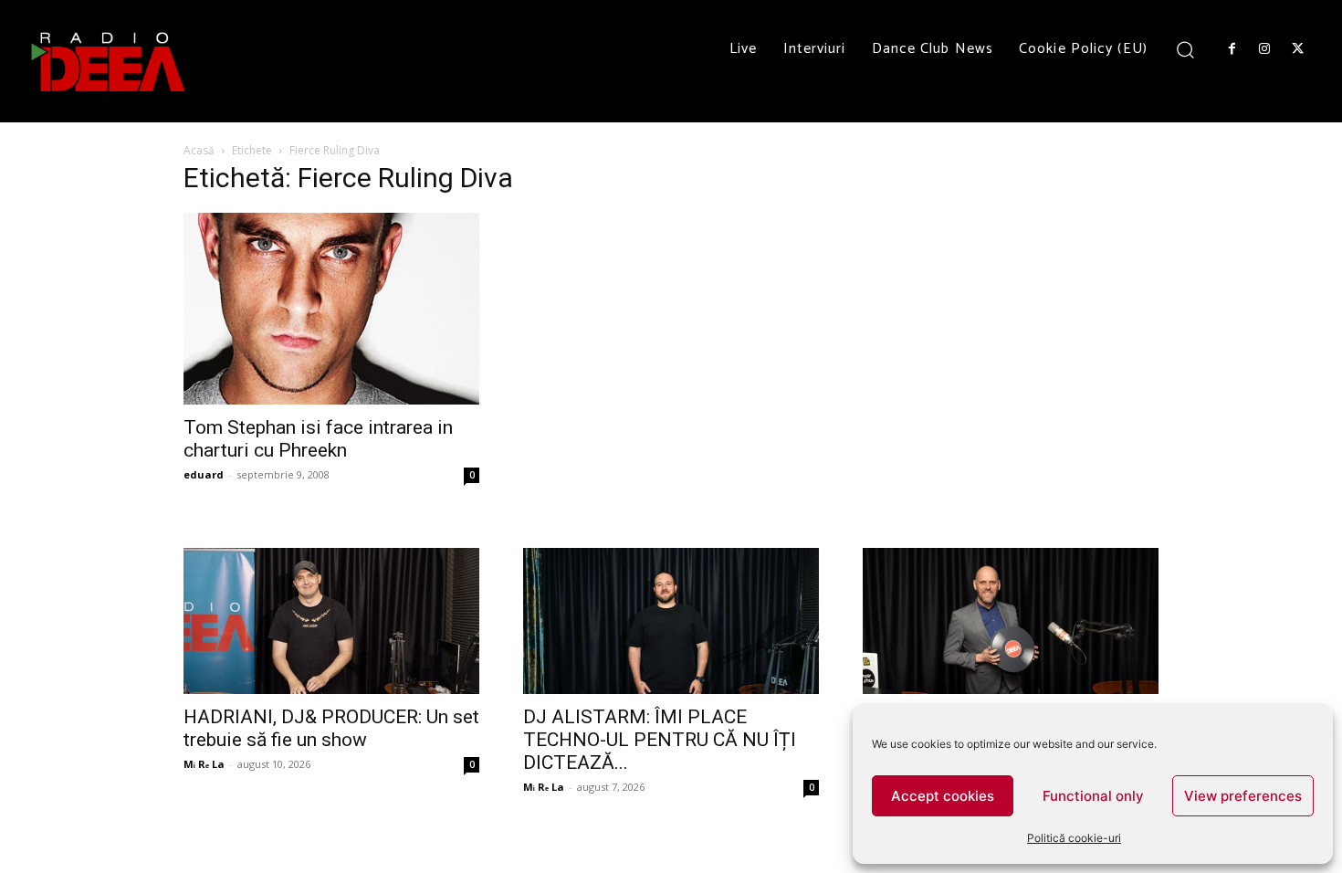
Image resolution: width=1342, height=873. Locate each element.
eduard (203, 474)
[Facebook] (1231, 49)
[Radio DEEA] (109, 61)
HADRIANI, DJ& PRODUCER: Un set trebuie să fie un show (331, 728)
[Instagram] (1264, 49)
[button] (1185, 49)
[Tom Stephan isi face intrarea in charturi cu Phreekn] (331, 309)
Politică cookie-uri (1074, 838)
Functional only (1093, 796)
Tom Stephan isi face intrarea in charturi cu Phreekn (318, 438)
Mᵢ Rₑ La (204, 764)
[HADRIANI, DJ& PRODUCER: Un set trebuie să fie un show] (331, 621)
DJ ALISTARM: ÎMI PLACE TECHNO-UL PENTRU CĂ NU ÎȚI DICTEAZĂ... (659, 739)
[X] (1298, 49)
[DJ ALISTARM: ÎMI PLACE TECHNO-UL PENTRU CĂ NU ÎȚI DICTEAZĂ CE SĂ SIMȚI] (671, 621)
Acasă (199, 150)
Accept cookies (942, 796)
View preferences (1243, 796)
